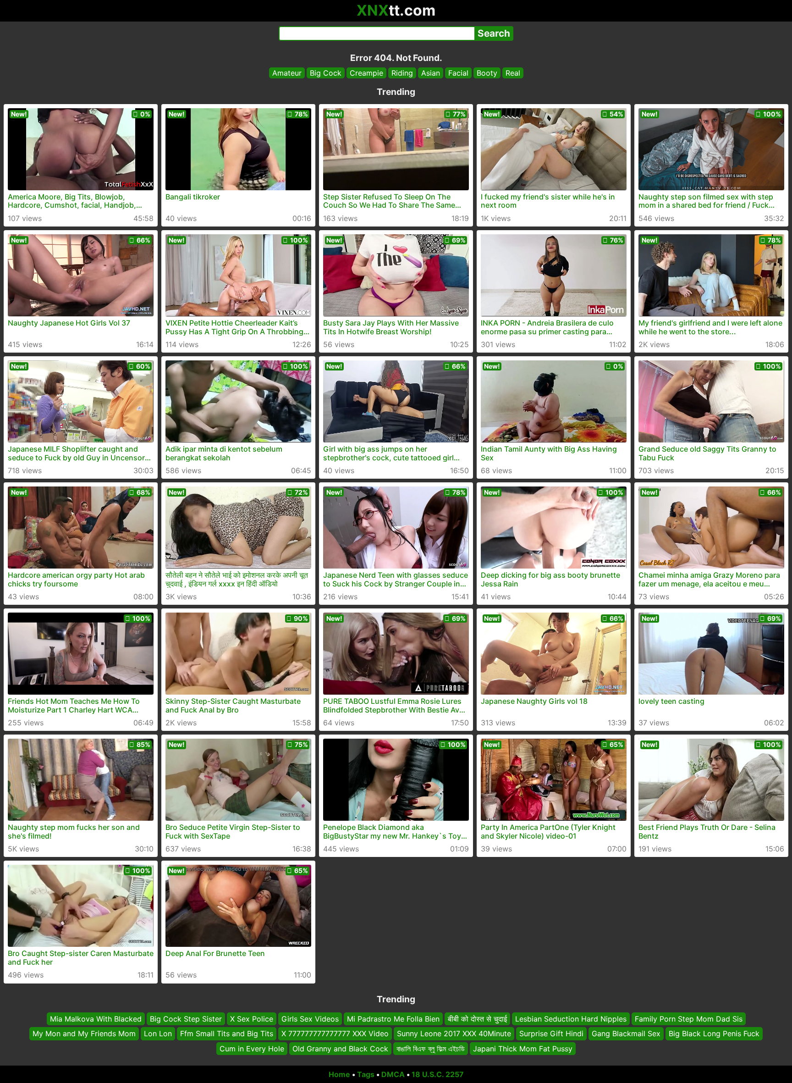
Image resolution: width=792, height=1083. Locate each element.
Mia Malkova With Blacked (96, 1018)
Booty (487, 72)
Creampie (366, 72)
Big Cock (325, 72)
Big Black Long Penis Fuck (714, 1034)
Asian (430, 72)
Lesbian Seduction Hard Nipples (571, 1018)
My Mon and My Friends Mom (84, 1034)
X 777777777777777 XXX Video (335, 1034)
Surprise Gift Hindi (551, 1034)
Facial (458, 72)
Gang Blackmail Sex (626, 1034)
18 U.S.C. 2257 (438, 1074)
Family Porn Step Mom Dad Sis (688, 1018)
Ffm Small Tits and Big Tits (226, 1034)
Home (339, 1074)
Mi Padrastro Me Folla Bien (393, 1018)
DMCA (393, 1074)
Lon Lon (158, 1034)
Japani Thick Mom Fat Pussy (522, 1048)
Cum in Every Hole (252, 1048)
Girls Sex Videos (310, 1018)
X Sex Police (251, 1018)
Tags (365, 1074)
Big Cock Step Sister (186, 1018)
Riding (402, 72)
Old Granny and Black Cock (340, 1048)
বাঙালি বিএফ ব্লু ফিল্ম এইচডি (430, 1048)
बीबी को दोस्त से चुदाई (477, 1018)
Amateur (287, 72)
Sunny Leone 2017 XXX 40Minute (454, 1034)
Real (513, 72)
